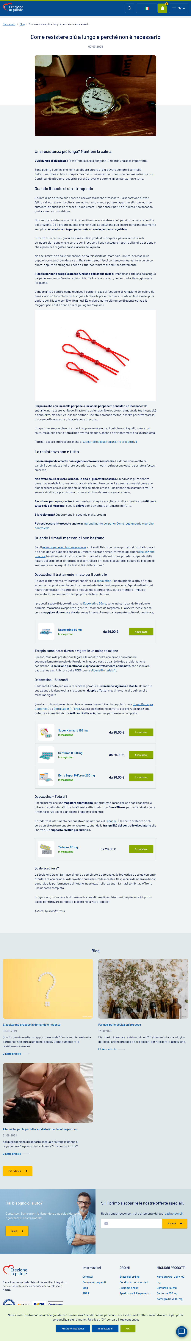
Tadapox (111, 821)
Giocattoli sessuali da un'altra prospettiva (110, 441)
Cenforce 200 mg (167, 1293)
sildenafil (97, 670)
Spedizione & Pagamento (135, 1293)
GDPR (85, 1293)
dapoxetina (103, 580)
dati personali (174, 1213)
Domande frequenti (94, 1282)
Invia (14, 1230)
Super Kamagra (143, 704)
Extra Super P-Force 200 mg (76, 775)
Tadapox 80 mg (68, 847)
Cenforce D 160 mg (70, 753)
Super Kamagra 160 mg (73, 730)
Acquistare (141, 631)
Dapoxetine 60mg (94, 603)
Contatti (87, 1276)
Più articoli (15, 1171)
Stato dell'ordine (130, 1276)
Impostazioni (105, 1328)
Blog (22, 24)
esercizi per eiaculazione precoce (64, 547)
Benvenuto (9, 24)
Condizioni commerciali (134, 1282)
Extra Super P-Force (67, 708)
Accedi (172, 1223)
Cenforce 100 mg (167, 1287)
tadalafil (111, 670)
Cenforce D (42, 708)
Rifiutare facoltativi (73, 1328)
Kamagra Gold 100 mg (169, 1298)
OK (128, 1328)
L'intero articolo (12, 1053)
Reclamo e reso (129, 1287)
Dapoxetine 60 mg (70, 629)
